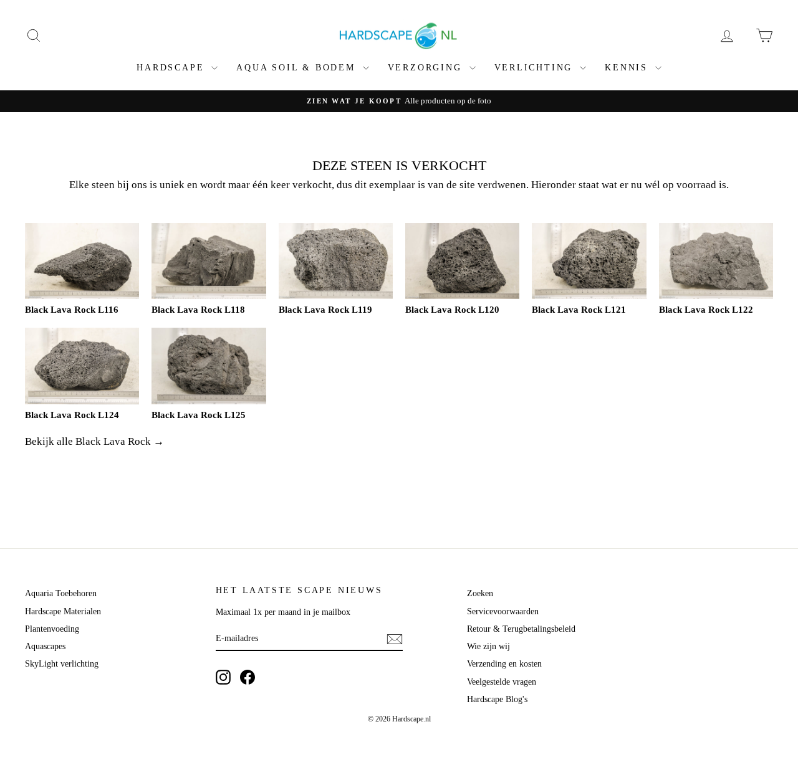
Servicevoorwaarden (503, 611)
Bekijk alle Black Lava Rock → (94, 441)
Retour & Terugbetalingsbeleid (521, 629)
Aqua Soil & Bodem (297, 67)
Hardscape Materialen (63, 611)
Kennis (628, 67)
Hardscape (172, 67)
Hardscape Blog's (497, 699)
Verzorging (427, 67)
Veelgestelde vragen (501, 682)
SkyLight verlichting (62, 663)
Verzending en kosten (504, 663)
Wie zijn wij (488, 646)
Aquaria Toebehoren (61, 593)
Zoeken (480, 593)
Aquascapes (45, 646)
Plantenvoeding (52, 629)
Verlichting (535, 67)
